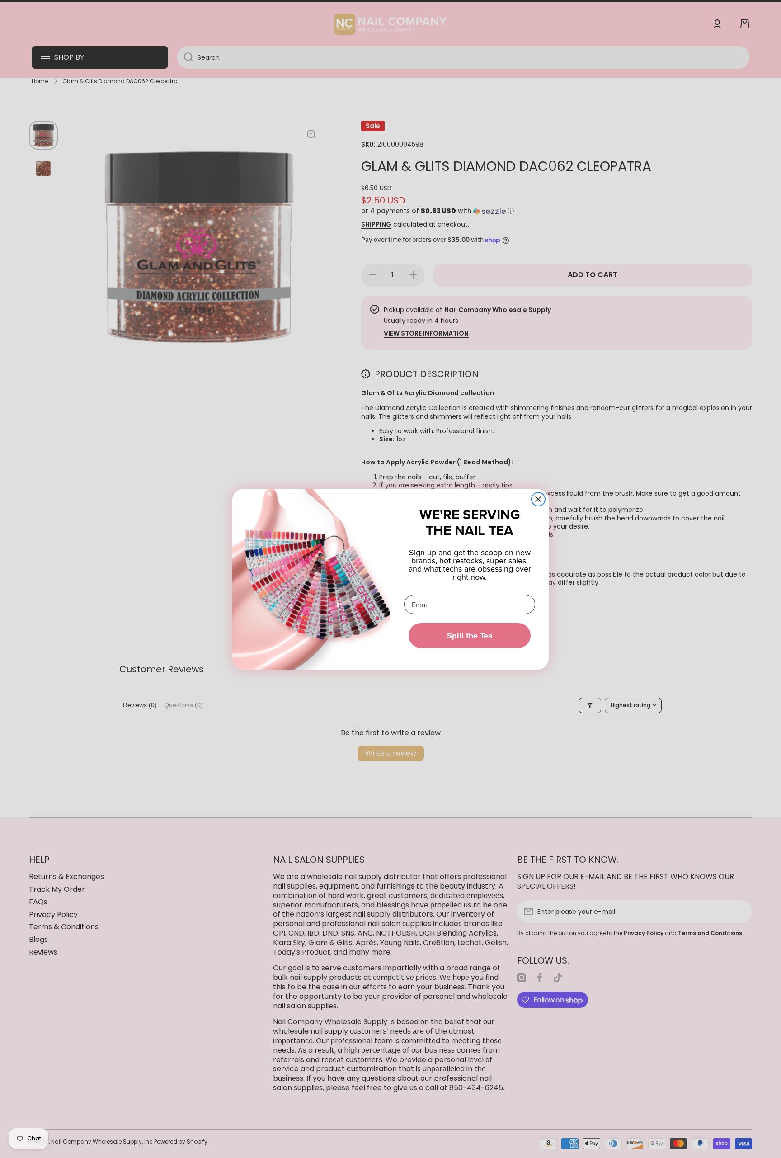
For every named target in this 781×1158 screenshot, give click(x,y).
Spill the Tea (470, 636)
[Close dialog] (538, 499)
